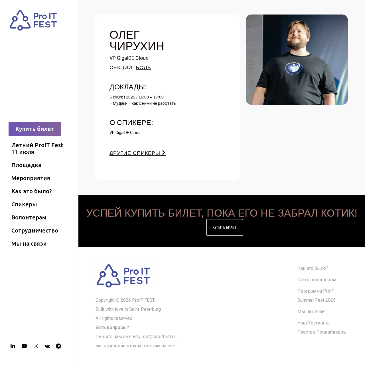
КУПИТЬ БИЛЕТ (225, 227)
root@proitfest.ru (159, 336)
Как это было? (312, 268)
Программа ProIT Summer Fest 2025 (316, 295)
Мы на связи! (311, 311)
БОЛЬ (143, 67)
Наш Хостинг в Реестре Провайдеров (321, 327)
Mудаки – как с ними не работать (144, 103)
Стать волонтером (316, 279)
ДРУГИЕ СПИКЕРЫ (136, 153)
